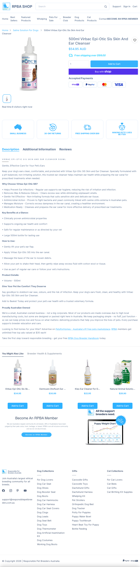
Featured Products (26, 19)
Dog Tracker (78, 508)
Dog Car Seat (44, 483)
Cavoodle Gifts (80, 479)
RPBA (114, 329)
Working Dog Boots (47, 544)
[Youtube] (26, 491)
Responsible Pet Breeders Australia (41, 561)
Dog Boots (42, 496)
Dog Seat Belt (44, 520)
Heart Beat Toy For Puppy (85, 524)
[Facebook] (5, 491)
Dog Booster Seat (46, 492)
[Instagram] (12, 491)
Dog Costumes (44, 540)
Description (10, 149)
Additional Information (39, 149)
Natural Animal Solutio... (122, 388)
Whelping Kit (78, 496)
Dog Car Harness (46, 504)
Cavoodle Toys (80, 483)
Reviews (65, 149)
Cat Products (92, 19)
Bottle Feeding (79, 528)
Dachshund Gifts (80, 488)
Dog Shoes (42, 488)
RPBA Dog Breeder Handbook (83, 338)
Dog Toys (42, 524)
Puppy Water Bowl (81, 516)
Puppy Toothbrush (81, 520)
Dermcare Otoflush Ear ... (52, 388)
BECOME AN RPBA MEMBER (122, 19)
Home (5, 18)
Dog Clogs (42, 512)
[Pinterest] (19, 491)
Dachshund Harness (82, 492)
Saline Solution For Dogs (26, 30)
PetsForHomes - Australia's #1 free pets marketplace (83, 329)
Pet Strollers (78, 500)
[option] (29, 64)
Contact (103, 18)
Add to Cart (114, 64)
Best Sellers (13, 19)
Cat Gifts (111, 488)
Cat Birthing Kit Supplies (119, 492)
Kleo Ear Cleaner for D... (87, 388)
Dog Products (79, 19)
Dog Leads (42, 516)
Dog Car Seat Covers (48, 508)
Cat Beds (111, 483)
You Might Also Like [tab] (13, 353)
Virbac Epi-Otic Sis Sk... (17, 388)
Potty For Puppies (81, 512)
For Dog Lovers (45, 479)
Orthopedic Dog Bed (83, 504)
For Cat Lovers (114, 479)
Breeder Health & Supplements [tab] (44, 353)
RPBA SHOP (22, 6)
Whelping (42, 18)
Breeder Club (67, 19)
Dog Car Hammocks (47, 500)
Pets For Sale (53, 19)
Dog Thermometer (46, 528)
